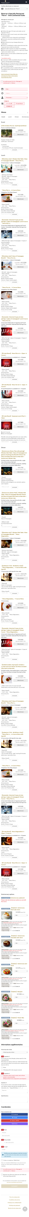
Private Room (19, 103)
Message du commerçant (7, 19)
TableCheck (14, 1123)
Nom (4, 1129)
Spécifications (4, 1095)
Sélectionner (20, 134)
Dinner (17, 117)
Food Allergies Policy (6, 77)
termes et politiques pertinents (14, 1182)
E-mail (4, 1146)
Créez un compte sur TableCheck (11, 1160)
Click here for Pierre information (9, 75)
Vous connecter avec (6, 1111)
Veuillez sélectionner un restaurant (10, 6)
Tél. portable (6, 1139)
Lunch (10, 117)
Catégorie (6, 101)
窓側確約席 (9, 106)
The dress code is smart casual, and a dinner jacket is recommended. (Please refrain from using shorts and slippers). (14, 1077)
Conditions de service (14, 1199)
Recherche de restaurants (14, 1208)
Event (3, 117)
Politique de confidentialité (14, 1202)
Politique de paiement (14, 1205)
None (4, 1067)
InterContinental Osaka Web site (9, 74)
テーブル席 (9, 103)
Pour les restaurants (15, 1197)
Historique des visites (6, 1049)
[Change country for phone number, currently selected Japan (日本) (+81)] (3, 1142)
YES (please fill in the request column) (12, 1070)
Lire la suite (14, 149)
